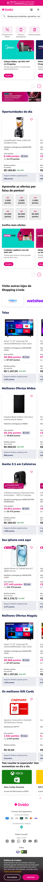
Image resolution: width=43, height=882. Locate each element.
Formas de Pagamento (21, 811)
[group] (21, 3)
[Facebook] (36, 841)
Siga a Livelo (21, 838)
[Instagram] (7, 841)
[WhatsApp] (19, 841)
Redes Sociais (21, 834)
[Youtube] (30, 841)
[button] (31, 9)
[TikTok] (13, 841)
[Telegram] (24, 841)
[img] (24, 852)
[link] (7, 9)
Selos (21, 847)
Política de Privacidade (12, 871)
